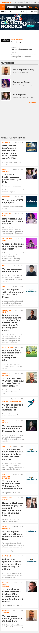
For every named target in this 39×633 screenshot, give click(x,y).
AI (27, 2)
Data (22, 12)
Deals (12, 12)
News (3, 12)
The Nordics (18, 2)
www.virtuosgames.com (21, 49)
